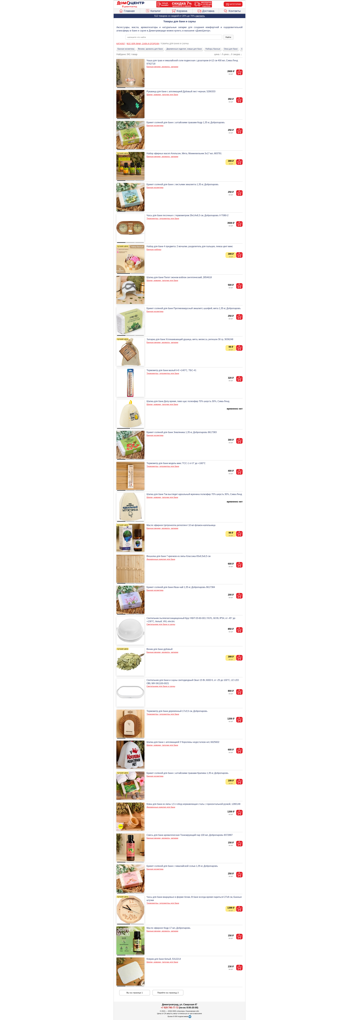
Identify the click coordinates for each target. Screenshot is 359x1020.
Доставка (208, 10)
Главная (129, 10)
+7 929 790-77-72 (170, 1007)
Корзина (182, 10)
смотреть (200, 16)
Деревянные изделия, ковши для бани (184, 49)
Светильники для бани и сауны (161, 624)
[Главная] (131, 3)
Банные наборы (154, 249)
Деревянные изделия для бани (161, 559)
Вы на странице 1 (134, 993)
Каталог (155, 10)
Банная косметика (126, 49)
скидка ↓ (237, 54)
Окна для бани (231, 49)
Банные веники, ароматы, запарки (162, 66)
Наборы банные (212, 49)
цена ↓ (227, 54)
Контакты (235, 10)
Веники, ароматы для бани (150, 49)
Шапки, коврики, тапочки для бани (162, 94)
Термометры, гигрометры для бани (163, 218)
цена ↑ (217, 54)
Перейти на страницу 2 (168, 993)
